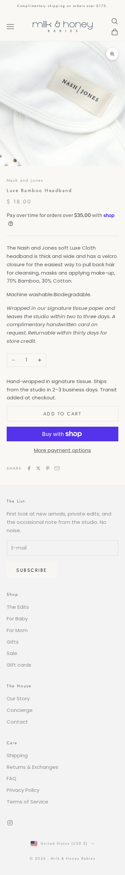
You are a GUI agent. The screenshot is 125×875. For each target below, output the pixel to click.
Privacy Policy (23, 789)
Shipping (17, 755)
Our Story (18, 698)
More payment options (62, 450)
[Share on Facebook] (29, 468)
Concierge (20, 710)
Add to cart (62, 413)
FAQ (11, 778)
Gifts (13, 641)
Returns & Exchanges (32, 767)
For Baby (17, 618)
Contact (17, 721)
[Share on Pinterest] (47, 468)
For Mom (17, 630)
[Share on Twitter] (38, 468)
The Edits (18, 606)
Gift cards (19, 664)
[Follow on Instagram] (10, 822)
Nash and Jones (25, 180)
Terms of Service (27, 801)
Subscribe (31, 570)
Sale (12, 653)
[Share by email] (57, 468)
